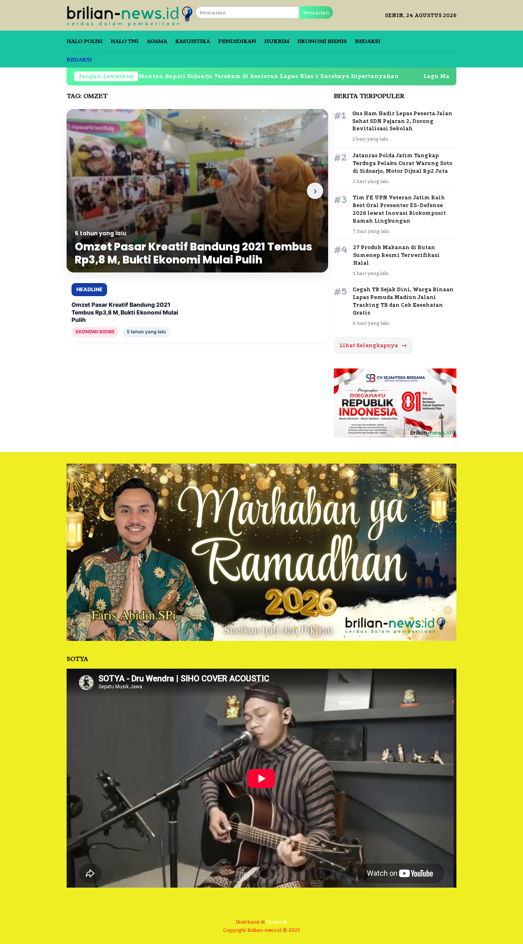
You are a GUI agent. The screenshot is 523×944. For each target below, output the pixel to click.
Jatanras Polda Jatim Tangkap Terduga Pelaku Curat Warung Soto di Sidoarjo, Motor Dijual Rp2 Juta (402, 163)
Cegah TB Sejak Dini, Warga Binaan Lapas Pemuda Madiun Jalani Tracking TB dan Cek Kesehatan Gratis (403, 301)
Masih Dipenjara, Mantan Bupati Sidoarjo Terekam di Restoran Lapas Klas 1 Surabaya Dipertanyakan (194, 76)
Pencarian (316, 12)
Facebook (276, 922)
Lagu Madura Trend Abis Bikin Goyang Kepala (447, 76)
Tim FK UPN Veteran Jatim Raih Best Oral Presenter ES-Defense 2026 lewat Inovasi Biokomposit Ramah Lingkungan (399, 209)
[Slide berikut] (315, 191)
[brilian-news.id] (131, 15)
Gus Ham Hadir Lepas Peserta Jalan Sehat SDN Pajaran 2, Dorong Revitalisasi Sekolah (402, 121)
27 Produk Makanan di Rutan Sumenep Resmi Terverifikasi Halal (396, 255)
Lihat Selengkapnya (373, 345)
